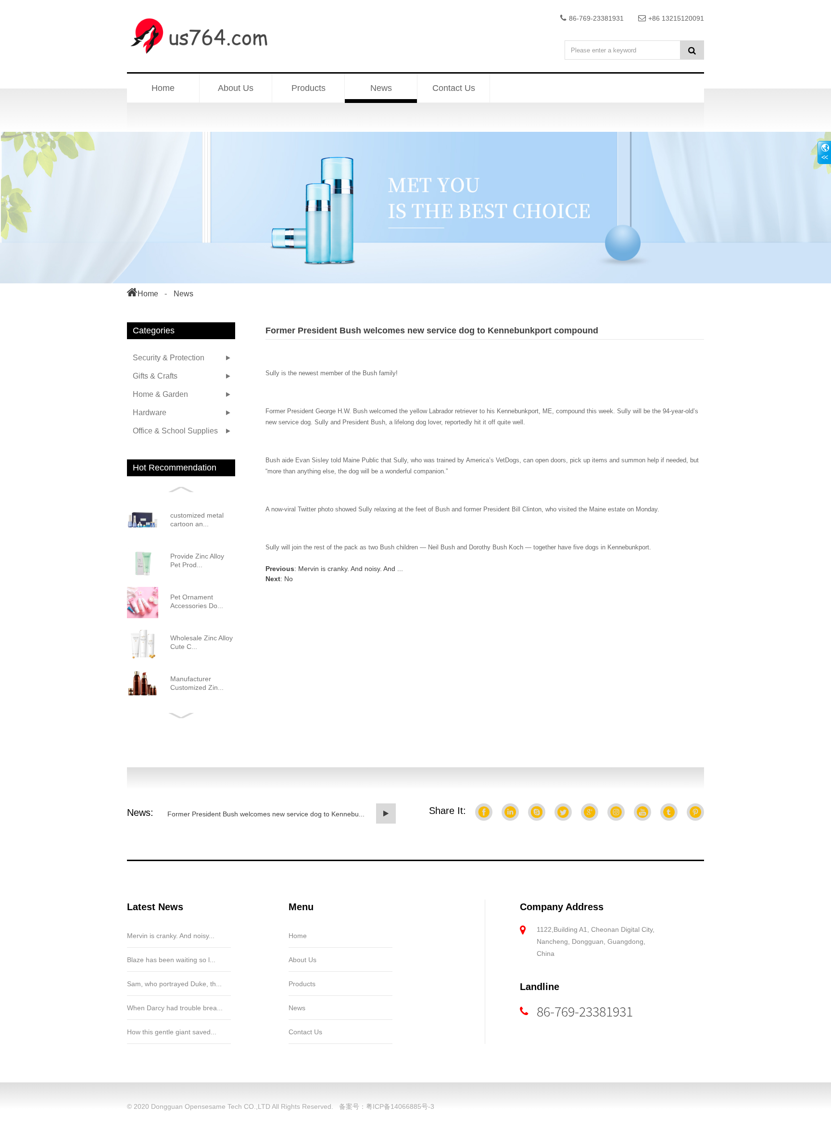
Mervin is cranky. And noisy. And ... (350, 568)
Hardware (149, 412)
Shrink (824, 152)
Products (308, 88)
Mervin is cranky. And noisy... (170, 936)
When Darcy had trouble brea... (175, 1008)
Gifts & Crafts (155, 376)
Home (163, 88)
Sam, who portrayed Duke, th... (174, 984)
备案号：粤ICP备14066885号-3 (386, 1106)
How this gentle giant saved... (171, 1032)
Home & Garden (160, 394)
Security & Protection (168, 358)
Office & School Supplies (175, 431)
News (381, 88)
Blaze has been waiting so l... (171, 960)
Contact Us (453, 88)
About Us (235, 88)
